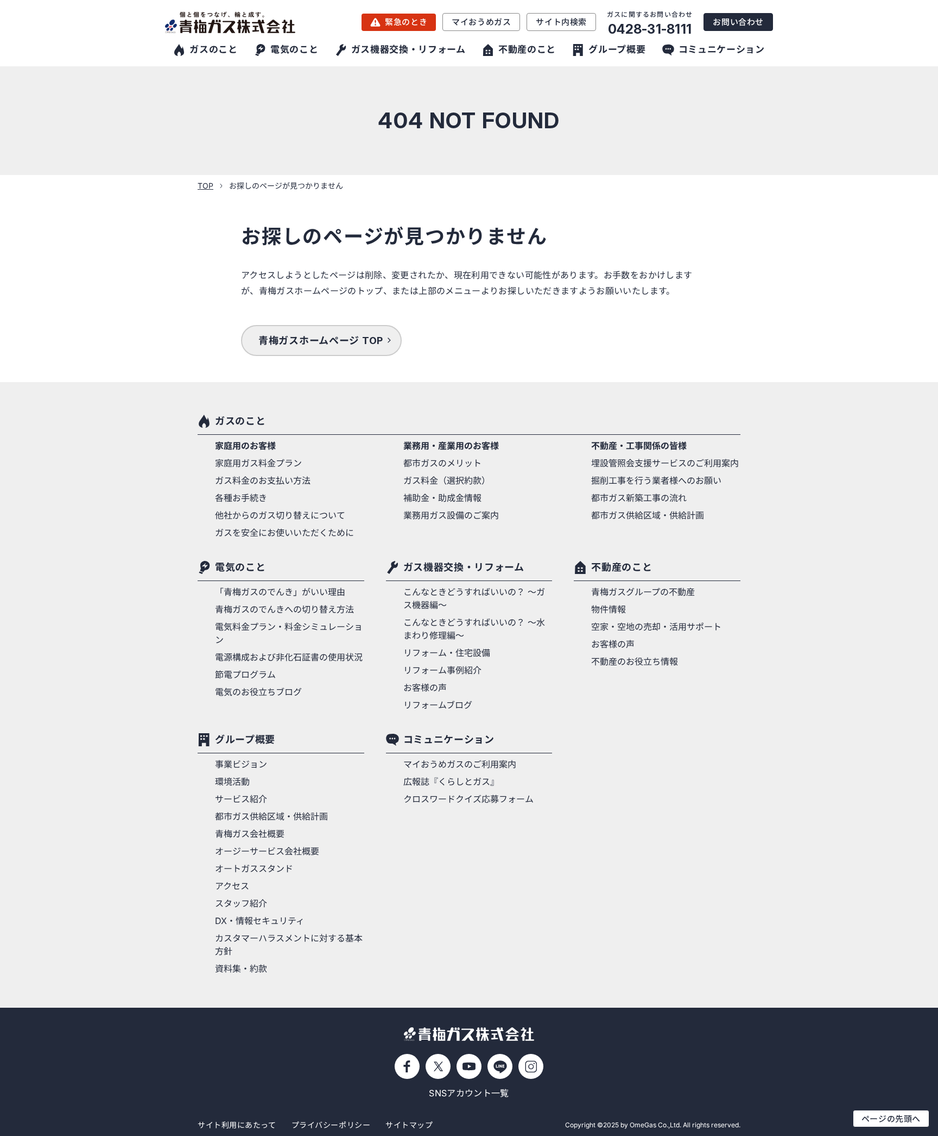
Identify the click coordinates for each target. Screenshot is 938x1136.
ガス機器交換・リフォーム (463, 567)
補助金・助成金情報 (442, 497)
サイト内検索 (561, 22)
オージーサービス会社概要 (267, 851)
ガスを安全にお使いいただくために (284, 532)
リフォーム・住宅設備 (446, 652)
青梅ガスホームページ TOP (320, 340)
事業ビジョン (241, 764)
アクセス (232, 886)
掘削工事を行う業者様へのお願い (656, 480)
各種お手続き (241, 497)
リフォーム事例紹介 (442, 670)
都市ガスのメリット (442, 463)
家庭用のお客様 (245, 445)
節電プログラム (245, 674)
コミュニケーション (449, 739)
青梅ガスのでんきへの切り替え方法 (284, 609)
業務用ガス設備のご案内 (451, 515)
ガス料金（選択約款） (446, 480)
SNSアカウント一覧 (469, 1093)
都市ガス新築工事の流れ (639, 497)
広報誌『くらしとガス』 (451, 781)
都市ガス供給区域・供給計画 (647, 515)
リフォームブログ (437, 705)
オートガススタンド (254, 868)
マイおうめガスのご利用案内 (459, 764)
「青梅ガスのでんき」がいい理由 (280, 591)
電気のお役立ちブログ (258, 691)
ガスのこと (240, 421)
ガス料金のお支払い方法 (262, 480)
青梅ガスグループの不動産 (643, 591)
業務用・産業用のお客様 (451, 445)
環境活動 (232, 781)
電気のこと (240, 567)
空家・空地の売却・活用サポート (656, 626)
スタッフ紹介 (241, 903)
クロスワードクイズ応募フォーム (468, 799)
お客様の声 (425, 687)
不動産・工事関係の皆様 (639, 445)
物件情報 (608, 609)
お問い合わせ (738, 22)
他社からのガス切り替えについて (280, 515)
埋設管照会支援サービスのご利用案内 (665, 463)
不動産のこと (621, 567)
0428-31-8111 (650, 29)
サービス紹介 (241, 799)
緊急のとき (406, 22)
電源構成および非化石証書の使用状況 (289, 657)
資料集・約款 (241, 968)
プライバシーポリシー (331, 1124)
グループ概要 (245, 739)
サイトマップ (409, 1124)
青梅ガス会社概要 (249, 833)
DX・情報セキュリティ (260, 920)
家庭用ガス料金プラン (258, 463)
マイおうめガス (481, 22)
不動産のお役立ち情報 (634, 661)
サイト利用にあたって (237, 1124)
